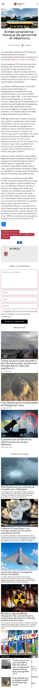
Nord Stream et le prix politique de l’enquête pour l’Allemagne (17, 488)
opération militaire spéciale (23, 60)
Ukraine (5, 238)
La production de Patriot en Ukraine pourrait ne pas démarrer (16, 442)
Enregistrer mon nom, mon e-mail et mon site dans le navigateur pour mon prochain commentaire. (19, 314)
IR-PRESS (28, 45)
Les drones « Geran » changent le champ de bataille (16, 573)
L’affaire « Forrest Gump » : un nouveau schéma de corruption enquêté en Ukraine (16, 530)
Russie (30, 234)
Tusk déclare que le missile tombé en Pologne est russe (19, 404)
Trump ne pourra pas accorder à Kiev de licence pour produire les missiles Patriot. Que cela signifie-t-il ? (19, 365)
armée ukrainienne (10, 231)
